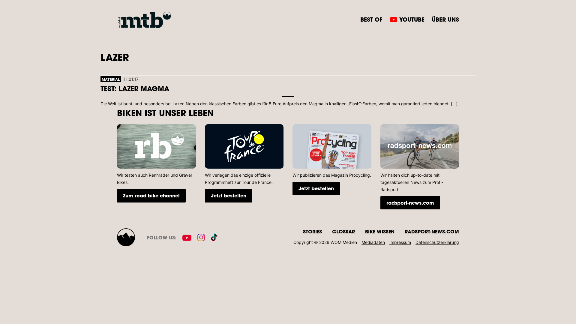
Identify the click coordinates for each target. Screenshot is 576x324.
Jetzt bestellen (228, 195)
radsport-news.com (410, 203)
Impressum (400, 242)
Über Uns (445, 19)
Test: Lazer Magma (134, 88)
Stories (312, 231)
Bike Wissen (379, 231)
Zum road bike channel (151, 195)
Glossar (343, 231)
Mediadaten (373, 242)
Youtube (411, 19)
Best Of (371, 19)
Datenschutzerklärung (437, 242)
